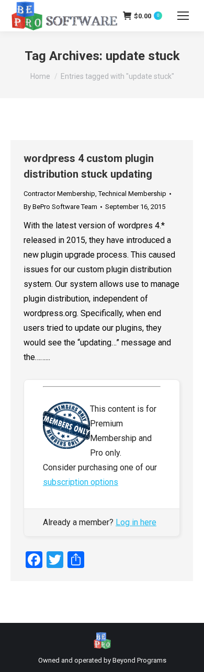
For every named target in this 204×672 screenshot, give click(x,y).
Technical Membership (132, 194)
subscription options (80, 482)
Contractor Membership (59, 194)
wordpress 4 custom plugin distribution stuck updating (89, 166)
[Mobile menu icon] (183, 15)
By (60, 207)
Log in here (136, 522)
